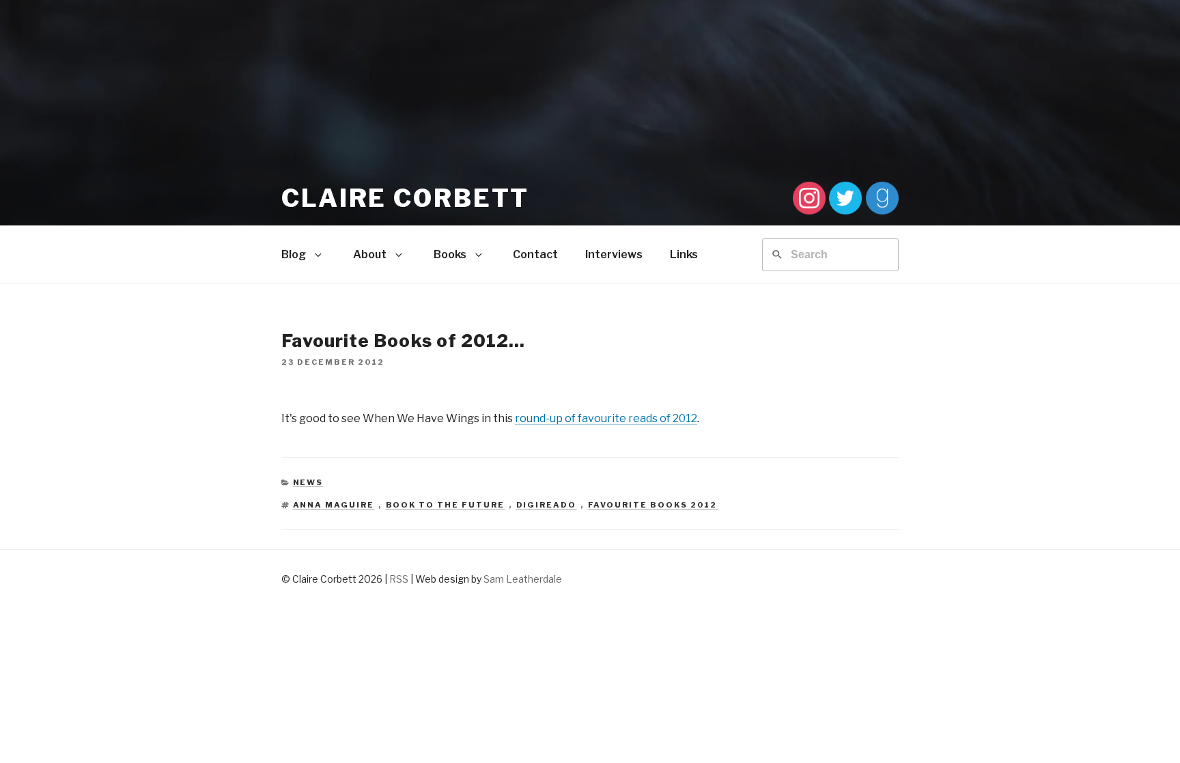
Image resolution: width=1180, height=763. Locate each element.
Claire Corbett (405, 198)
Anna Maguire (334, 505)
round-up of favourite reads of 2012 (606, 418)
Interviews (614, 254)
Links (684, 254)
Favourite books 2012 (653, 505)
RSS (398, 579)
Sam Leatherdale (522, 579)
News (308, 482)
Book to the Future (445, 505)
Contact (535, 254)
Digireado (546, 505)
